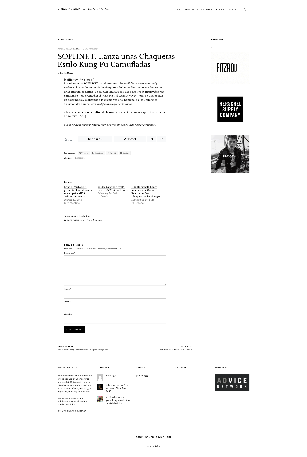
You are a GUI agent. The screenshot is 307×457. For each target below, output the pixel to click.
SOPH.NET (90, 83)
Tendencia (97, 220)
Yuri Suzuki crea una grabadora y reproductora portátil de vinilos (118, 400)
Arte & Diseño (204, 9)
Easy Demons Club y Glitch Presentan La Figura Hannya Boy (83, 348)
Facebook (181, 368)
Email (67, 301)
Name (67, 289)
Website (68, 314)
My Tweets (142, 375)
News (69, 39)
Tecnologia (220, 9)
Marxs (70, 73)
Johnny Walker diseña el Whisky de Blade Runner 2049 (117, 388)
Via (83, 116)
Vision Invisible (69, 9)
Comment (69, 253)
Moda (177, 9)
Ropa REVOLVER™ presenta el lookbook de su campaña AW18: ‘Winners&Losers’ (78, 192)
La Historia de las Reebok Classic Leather (175, 348)
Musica (232, 9)
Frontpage (111, 375)
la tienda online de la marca (98, 112)
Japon (83, 220)
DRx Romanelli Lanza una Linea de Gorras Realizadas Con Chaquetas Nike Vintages (145, 192)
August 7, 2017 (74, 49)
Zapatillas (189, 9)
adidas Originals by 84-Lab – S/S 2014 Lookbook (113, 189)
